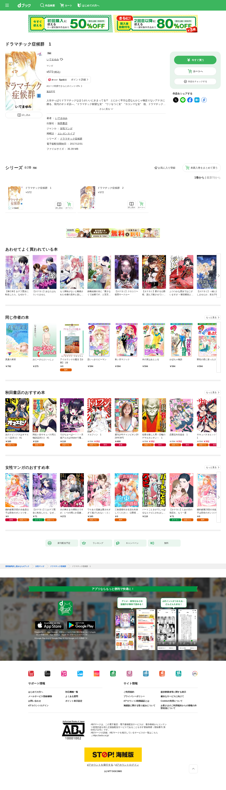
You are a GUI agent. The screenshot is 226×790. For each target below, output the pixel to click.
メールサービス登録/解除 (40, 696)
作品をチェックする (197, 81)
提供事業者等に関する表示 (173, 692)
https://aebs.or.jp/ (101, 735)
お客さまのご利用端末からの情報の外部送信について (179, 707)
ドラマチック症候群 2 (110, 187)
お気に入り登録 (166, 167)
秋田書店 (62, 123)
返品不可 (51, 91)
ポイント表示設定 (73, 701)
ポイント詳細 (78, 79)
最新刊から (214, 177)
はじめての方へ (35, 692)
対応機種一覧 (71, 692)
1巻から (199, 177)
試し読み (26, 115)
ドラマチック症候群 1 (38, 187)
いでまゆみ (53, 59)
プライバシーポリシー (134, 696)
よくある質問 (71, 696)
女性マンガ (66, 128)
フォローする (61, 59)
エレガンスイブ (66, 133)
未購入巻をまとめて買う (204, 167)
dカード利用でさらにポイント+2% (63, 86)
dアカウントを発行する (100, 764)
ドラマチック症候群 (71, 138)
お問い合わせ (34, 701)
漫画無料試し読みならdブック (17, 566)
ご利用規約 (129, 692)
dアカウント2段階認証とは (136, 701)
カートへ (198, 71)
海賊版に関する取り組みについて (139, 705)
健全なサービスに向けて (172, 696)
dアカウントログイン (38, 705)
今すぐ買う (198, 60)
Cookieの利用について (172, 701)
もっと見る (211, 317)
